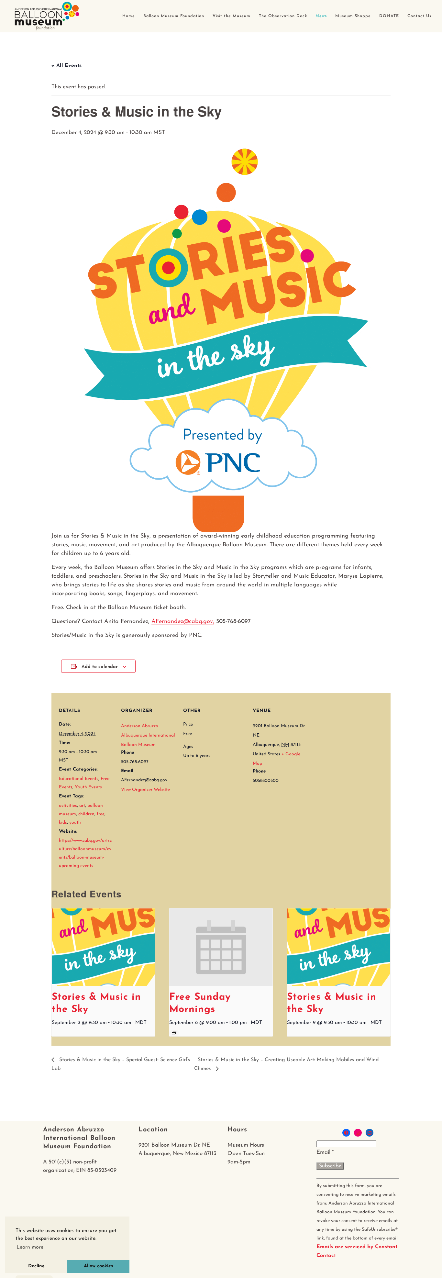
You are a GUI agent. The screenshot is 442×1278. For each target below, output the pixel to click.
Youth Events (88, 787)
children (86, 814)
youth (75, 822)
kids (63, 822)
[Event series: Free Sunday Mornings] (174, 1033)
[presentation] (103, 947)
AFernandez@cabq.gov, (182, 622)
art (82, 805)
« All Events (66, 65)
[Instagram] (358, 1133)
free (101, 814)
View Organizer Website (145, 789)
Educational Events (78, 778)
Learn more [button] (30, 1247)
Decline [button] (36, 1266)
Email (325, 1152)
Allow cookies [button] (98, 1266)
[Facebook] (346, 1133)
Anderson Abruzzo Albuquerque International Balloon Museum (148, 735)
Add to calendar (100, 666)
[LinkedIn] (369, 1133)
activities (68, 805)
